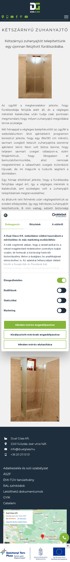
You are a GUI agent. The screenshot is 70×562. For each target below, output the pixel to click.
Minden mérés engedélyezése (35, 324)
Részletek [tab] (35, 224)
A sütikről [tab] (57, 224)
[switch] (61, 290)
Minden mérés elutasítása (35, 344)
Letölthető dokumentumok (23, 491)
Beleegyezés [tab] (12, 224)
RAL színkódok (14, 486)
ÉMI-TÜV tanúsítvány (18, 480)
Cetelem (9, 503)
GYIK (6, 497)
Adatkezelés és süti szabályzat (25, 468)
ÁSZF (7, 474)
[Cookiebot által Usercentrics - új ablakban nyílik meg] (52, 215)
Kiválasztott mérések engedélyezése (35, 334)
